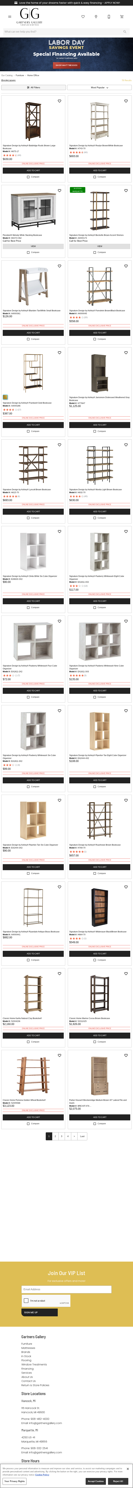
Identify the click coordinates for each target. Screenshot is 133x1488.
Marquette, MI (29, 1430)
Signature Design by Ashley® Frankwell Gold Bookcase (27, 403)
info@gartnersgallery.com (45, 1423)
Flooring (26, 1360)
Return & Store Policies (35, 1385)
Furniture (20, 75)
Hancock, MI (28, 1401)
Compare (35, 177)
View (33, 246)
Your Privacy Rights (14, 1481)
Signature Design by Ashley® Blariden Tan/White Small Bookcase (31, 310)
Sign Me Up (31, 1312)
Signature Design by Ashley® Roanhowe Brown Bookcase (95, 845)
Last (82, 1136)
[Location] (96, 17)
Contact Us (28, 1381)
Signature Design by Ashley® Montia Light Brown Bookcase (95, 489)
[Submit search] (124, 32)
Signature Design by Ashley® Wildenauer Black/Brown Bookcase (98, 932)
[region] (66, 1476)
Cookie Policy (42, 1475)
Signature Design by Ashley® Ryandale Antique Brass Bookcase (31, 932)
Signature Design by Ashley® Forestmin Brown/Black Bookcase (97, 310)
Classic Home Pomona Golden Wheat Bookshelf (24, 1100)
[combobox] (99, 87)
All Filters (35, 87)
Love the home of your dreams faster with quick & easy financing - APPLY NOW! (69, 3)
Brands (25, 1352)
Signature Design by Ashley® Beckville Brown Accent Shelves (96, 235)
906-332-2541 (39, 1448)
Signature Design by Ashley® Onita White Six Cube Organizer (30, 576)
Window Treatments (34, 1364)
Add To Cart (33, 170)
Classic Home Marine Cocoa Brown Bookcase (89, 1018)
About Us (27, 1377)
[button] (10, 17)
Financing (27, 1369)
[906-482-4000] (109, 17)
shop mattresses (67, 65)
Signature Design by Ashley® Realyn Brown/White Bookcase (96, 145)
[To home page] (29, 17)
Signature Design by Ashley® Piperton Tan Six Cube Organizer (30, 845)
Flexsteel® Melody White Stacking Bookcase (22, 235)
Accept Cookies (96, 1481)
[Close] (127, 1468)
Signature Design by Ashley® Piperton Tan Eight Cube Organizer (97, 755)
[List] (83, 17)
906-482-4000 (40, 1419)
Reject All (118, 1481)
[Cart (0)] (122, 17)
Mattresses (28, 1348)
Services (26, 1373)
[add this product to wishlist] (59, 101)
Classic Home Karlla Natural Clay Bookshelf (22, 1018)
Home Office (33, 75)
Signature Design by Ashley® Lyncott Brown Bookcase (27, 489)
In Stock (26, 1356)
